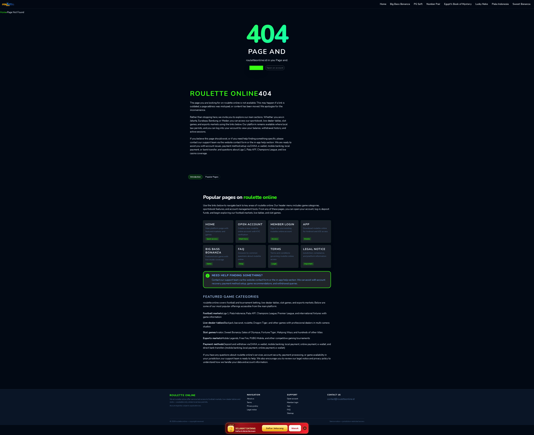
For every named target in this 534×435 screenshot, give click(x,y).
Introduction (195, 177)
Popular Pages (211, 177)
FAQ (289, 409)
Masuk (294, 428)
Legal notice (252, 409)
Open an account (275, 68)
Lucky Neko (481, 4)
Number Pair (433, 4)
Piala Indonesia (500, 4)
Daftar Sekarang (275, 428)
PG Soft (418, 4)
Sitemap (290, 413)
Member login (292, 402)
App (289, 406)
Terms (249, 402)
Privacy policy (252, 406)
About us (250, 399)
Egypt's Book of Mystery (458, 4)
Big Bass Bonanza (400, 4)
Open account (292, 399)
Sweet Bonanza (521, 4)
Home (383, 4)
